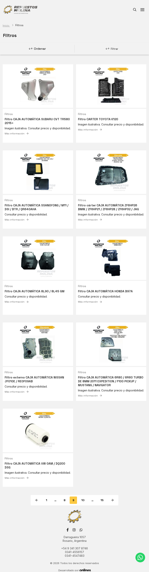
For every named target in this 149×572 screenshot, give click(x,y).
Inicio (6, 25)
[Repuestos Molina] (20, 10)
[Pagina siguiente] (112, 500)
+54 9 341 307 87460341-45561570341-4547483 (74, 552)
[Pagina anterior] (36, 500)
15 (102, 500)
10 (82, 500)
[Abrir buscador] (135, 10)
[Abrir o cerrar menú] (142, 10)
